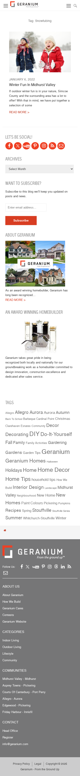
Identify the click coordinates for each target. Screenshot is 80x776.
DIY (34, 433)
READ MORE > (19, 112)
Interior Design (28, 487)
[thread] (56, 566)
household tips (44, 479)
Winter (61, 518)
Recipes (13, 510)
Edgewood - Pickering (16, 705)
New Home (46, 495)
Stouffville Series (61, 511)
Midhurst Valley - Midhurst (19, 678)
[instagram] (44, 145)
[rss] (52, 145)
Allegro (9, 413)
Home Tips (18, 479)
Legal (37, 763)
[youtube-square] (26, 145)
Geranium (56, 451)
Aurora (49, 412)
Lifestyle (7, 653)
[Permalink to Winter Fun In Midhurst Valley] (40, 52)
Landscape (51, 488)
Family (19, 442)
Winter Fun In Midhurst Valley (32, 84)
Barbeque (29, 418)
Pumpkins (64, 503)
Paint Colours (32, 503)
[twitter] (18, 145)
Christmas (62, 419)
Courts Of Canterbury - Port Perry (24, 692)
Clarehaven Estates (18, 426)
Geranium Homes (25, 461)
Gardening (57, 442)
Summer (13, 517)
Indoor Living (10, 640)
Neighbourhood (26, 495)
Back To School (13, 419)
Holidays (13, 470)
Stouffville (41, 510)
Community (38, 426)
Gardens (13, 452)
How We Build (11, 601)
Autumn (63, 412)
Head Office (10, 730)
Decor (52, 425)
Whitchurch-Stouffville (39, 518)
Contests (8, 615)
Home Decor (54, 469)
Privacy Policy (21, 763)
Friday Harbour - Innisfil (17, 712)
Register (7, 737)
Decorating (16, 434)
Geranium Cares (12, 608)
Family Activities (36, 443)
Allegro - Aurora (12, 698)
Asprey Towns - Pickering (18, 685)
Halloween (52, 461)
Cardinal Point (45, 418)
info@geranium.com (15, 744)
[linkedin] (63, 566)
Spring (26, 511)
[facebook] (9, 145)
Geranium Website (14, 621)
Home (30, 470)
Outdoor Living (11, 647)
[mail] (61, 145)
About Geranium (12, 595)
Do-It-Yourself (56, 434)
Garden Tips (32, 453)
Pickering (50, 503)
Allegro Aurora (29, 412)
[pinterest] (35, 145)
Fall (8, 442)
